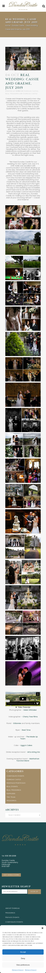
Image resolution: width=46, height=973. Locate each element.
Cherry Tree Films (30, 716)
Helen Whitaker (30, 710)
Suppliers (10, 793)
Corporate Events (15, 776)
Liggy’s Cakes (26, 745)
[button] (42, 928)
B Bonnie (17, 723)
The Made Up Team (29, 737)
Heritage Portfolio (15, 783)
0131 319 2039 (10, 856)
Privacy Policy (18, 970)
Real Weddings (12, 93)
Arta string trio (33, 752)
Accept (23, 952)
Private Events (12, 917)
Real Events (12, 786)
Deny (23, 958)
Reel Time (26, 730)
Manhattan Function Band (28, 759)
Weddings (11, 800)
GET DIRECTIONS (11, 875)
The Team (10, 797)
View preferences (23, 965)
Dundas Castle (18, 25)
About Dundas (12, 908)
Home (7, 25)
